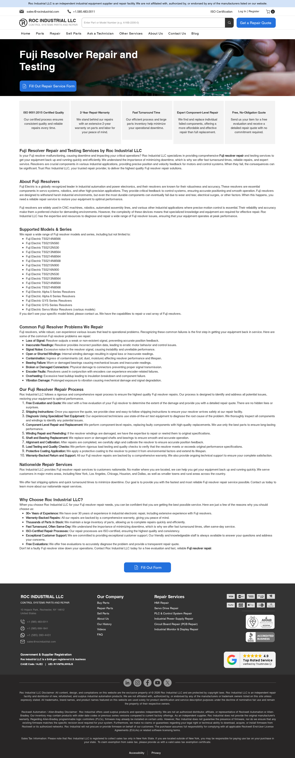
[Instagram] (137, 683)
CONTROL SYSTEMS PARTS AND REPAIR (45, 602)
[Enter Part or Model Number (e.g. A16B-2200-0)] (229, 23)
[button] (131, 33)
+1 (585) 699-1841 (37, 628)
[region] (44, 122)
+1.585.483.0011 (84, 11)
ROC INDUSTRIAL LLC (42, 596)
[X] (168, 683)
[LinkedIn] (127, 683)
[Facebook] (147, 683)
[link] (271, 12)
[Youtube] (158, 683)
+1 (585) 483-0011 (37, 621)
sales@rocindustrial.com (43, 11)
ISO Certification (221, 11)
